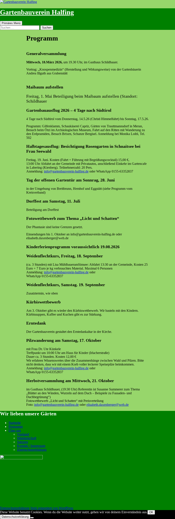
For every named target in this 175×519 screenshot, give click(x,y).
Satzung (22, 442)
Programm (16, 426)
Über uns (15, 430)
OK (151, 512)
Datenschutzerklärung (32, 449)
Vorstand (23, 434)
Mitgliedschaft (26, 438)
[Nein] (32, 517)
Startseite (15, 423)
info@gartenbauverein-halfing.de (66, 171)
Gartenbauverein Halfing (37, 12)
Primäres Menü (11, 23)
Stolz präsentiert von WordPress (51, 508)
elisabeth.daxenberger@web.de (107, 404)
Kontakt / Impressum (31, 446)
